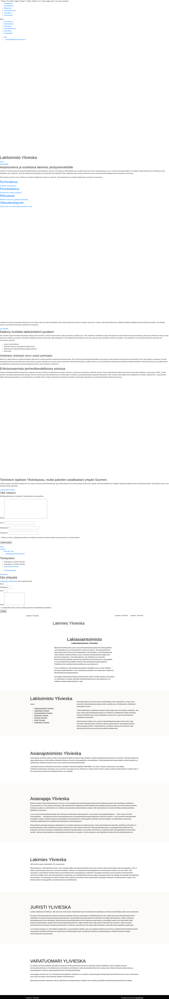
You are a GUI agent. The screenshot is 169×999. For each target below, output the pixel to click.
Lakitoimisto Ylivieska (41, 711)
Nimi (2, 523)
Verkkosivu (4, 533)
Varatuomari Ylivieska (41, 722)
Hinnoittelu (7, 13)
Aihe (1, 591)
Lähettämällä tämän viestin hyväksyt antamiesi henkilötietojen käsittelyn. (27, 608)
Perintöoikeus (8, 6)
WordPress (139, 998)
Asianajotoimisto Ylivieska (43, 713)
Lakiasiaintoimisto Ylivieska (43, 708)
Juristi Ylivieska (39, 720)
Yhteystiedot (8, 15)
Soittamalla (4, 581)
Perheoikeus (8, 3)
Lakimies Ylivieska (32, 616)
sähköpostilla (13, 581)
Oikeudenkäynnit (10, 10)
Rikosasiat (7, 8)
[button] (84, 19)
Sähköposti (4, 528)
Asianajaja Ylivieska (41, 715)
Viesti (2, 518)
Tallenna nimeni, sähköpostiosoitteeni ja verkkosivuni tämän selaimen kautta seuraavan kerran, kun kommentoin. (41, 537)
